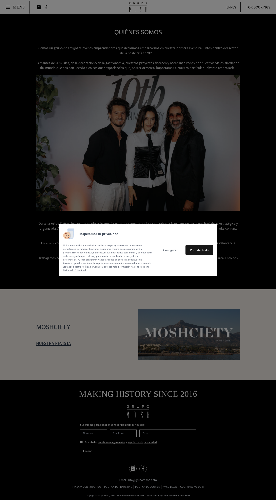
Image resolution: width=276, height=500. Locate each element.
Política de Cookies (91, 266)
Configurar (170, 250)
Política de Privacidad (74, 270)
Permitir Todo (199, 250)
